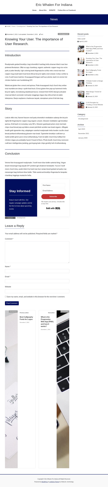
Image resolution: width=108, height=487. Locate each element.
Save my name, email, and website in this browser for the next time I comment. (36, 297)
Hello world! (81, 39)
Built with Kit (53, 208)
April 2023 (81, 129)
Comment (9, 239)
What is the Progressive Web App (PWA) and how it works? (47, 321)
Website (8, 287)
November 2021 (83, 133)
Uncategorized (63, 34)
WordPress (45, 482)
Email (7, 277)
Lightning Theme (54, 482)
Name (8, 266)
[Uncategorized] (11, 389)
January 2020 (82, 138)
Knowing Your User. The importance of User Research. (94, 60)
